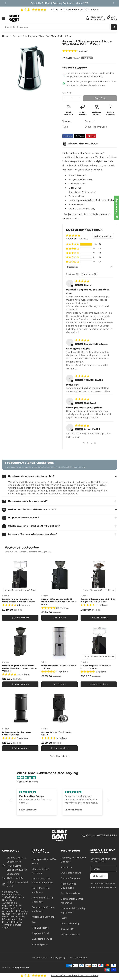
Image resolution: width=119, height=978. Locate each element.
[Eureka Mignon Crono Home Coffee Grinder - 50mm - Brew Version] (20, 642)
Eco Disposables (70, 893)
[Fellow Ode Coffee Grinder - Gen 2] (59, 708)
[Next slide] (113, 3)
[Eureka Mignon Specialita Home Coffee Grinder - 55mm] (20, 575)
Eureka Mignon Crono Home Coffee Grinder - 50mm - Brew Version (19, 668)
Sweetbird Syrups (42, 938)
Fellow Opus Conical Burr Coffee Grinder (17, 733)
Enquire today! (116, 207)
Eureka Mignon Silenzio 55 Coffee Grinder (96, 667)
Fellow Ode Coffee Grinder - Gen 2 (57, 733)
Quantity (66, 92)
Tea (34, 922)
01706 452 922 (94, 77)
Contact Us (67, 929)
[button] (5, 18)
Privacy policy (58, 957)
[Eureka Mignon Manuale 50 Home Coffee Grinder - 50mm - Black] (59, 575)
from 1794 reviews (27, 781)
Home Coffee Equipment (68, 885)
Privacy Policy (109, 887)
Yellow (7, 611)
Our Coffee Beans (71, 872)
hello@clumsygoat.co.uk (17, 884)
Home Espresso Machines (41, 890)
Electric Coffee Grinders (40, 871)
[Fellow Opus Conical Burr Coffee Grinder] (20, 708)
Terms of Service (70, 934)
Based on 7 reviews (77, 238)
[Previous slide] (5, 3)
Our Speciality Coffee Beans (44, 861)
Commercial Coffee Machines (43, 909)
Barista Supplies (70, 878)
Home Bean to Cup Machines (43, 899)
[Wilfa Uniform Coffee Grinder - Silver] (59, 642)
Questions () (89, 274)
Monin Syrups (40, 944)
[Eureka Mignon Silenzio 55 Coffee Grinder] (99, 642)
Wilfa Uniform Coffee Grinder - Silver (58, 667)
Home (5, 36)
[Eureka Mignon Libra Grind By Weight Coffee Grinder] (99, 575)
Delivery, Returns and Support (73, 859)
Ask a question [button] (103, 236)
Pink (18, 612)
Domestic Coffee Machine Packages (42, 880)
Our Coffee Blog (70, 923)
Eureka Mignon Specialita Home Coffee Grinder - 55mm (18, 600)
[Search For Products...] (114, 27)
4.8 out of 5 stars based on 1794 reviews (74, 9)
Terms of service (78, 957)
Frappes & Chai (40, 933)
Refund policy (39, 957)
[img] (82, 281)
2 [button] (87, 443)
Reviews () (72, 274)
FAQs (64, 918)
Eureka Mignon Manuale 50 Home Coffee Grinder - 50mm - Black (58, 601)
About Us (66, 867)
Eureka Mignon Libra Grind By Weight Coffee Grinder (98, 600)
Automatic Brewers (43, 916)
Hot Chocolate (40, 927)
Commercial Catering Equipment (73, 910)
